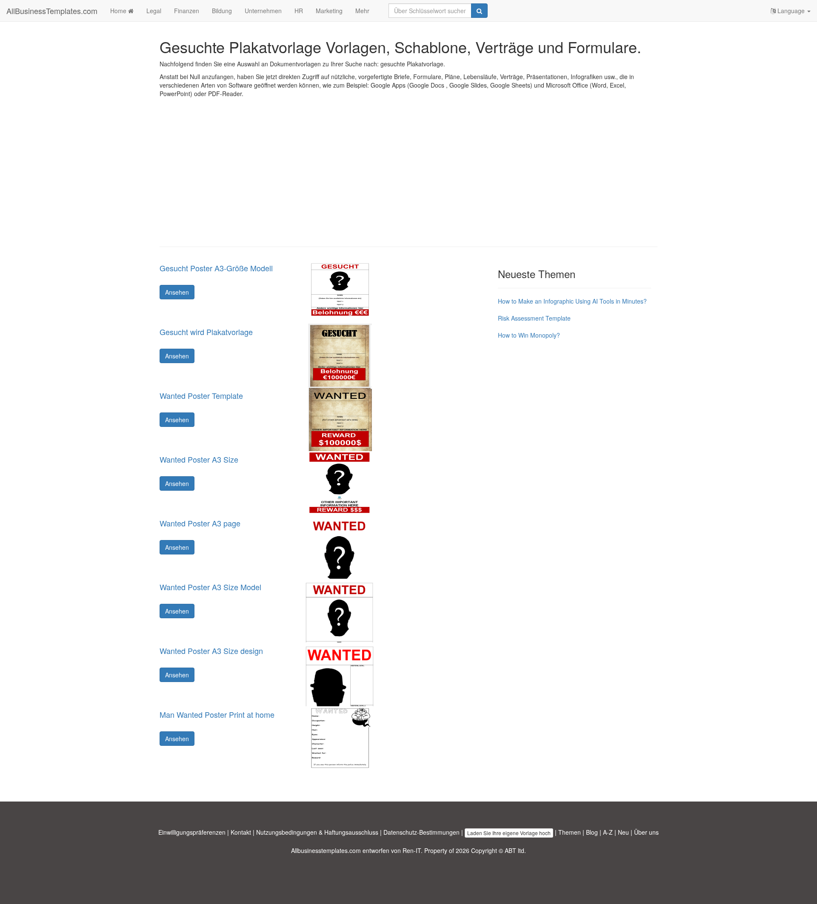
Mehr (362, 10)
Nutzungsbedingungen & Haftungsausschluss (317, 832)
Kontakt (241, 832)
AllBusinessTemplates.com (51, 10)
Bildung (222, 10)
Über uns (646, 832)
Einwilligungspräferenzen (192, 832)
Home (119, 10)
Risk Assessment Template (534, 318)
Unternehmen (263, 10)
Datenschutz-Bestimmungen (421, 832)
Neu (623, 832)
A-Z (608, 832)
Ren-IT (412, 850)
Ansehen (177, 292)
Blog (592, 832)
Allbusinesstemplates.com (326, 850)
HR (298, 10)
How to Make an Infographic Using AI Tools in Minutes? (572, 301)
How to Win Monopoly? (529, 335)
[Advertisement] (408, 178)
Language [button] (791, 10)
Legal (153, 10)
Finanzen (186, 10)
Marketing (329, 10)
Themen (569, 832)
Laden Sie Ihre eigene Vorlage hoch (509, 832)
